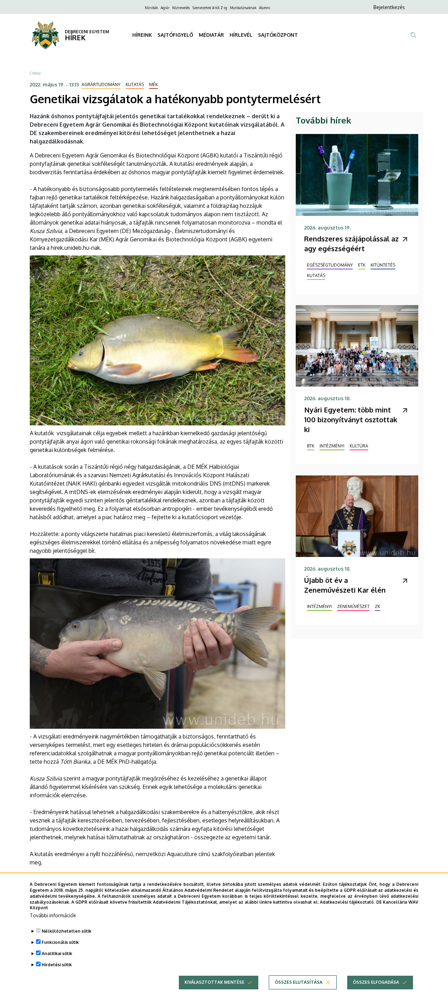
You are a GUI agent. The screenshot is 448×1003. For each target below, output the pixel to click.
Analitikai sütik (57, 953)
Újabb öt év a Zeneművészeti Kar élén (345, 584)
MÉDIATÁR (211, 35)
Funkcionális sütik (60, 942)
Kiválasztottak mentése (214, 982)
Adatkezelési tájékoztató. (347, 901)
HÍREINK (142, 35)
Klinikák (151, 8)
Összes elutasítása (298, 982)
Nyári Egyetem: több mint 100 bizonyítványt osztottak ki (350, 419)
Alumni (264, 8)
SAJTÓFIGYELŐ (175, 35)
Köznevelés (181, 8)
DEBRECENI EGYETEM (87, 31)
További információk (53, 915)
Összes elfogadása (376, 982)
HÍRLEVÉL (241, 35)
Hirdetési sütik (57, 964)
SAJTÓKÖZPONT (278, 35)
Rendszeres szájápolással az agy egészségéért (351, 243)
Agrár (165, 8)
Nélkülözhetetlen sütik (66, 931)
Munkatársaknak (243, 8)
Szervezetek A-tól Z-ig (209, 8)
